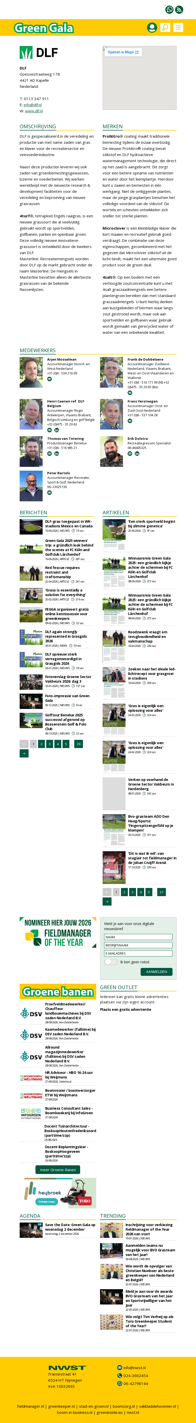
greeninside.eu (109, 1412)
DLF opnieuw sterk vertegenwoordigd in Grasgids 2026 (63, 659)
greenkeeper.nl (61, 1406)
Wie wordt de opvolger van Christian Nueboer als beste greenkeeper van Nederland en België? (150, 1273)
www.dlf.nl (34, 110)
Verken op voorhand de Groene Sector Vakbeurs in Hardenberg (151, 784)
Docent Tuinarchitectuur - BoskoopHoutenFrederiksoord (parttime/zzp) (70, 1131)
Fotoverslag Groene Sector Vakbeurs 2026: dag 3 (68, 679)
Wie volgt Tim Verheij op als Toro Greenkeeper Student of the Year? (150, 1321)
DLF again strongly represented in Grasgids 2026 (66, 636)
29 (78, 744)
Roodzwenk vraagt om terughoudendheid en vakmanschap (147, 637)
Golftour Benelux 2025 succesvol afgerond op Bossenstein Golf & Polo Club (66, 722)
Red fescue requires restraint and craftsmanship (62, 572)
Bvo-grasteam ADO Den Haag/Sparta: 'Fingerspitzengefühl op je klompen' (150, 823)
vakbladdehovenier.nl (157, 1406)
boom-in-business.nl (74, 1412)
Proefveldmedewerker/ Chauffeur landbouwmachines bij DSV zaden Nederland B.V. (68, 1011)
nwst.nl (133, 1412)
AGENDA (30, 1215)
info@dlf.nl (33, 104)
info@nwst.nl (135, 1367)
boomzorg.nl (124, 1406)
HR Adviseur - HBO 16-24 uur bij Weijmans (69, 1075)
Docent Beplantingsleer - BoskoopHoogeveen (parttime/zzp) (66, 1151)
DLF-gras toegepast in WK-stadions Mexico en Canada (69, 523)
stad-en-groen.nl (93, 1406)
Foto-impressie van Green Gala (67, 698)
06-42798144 (136, 1383)
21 (161, 892)
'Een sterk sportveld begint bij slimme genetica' (151, 523)
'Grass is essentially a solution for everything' (65, 592)
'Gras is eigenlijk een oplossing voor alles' (146, 708)
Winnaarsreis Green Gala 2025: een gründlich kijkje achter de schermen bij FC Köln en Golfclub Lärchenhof (150, 567)
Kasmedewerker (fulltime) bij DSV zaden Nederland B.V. (70, 1031)
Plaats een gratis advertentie (125, 1009)
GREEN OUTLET (119, 987)
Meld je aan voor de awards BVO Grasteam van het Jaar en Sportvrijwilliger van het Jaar (149, 1298)
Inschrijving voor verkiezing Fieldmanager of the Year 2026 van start (149, 1229)
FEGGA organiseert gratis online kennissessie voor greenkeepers (67, 614)
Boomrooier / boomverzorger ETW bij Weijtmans (70, 1092)
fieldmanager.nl (30, 1406)
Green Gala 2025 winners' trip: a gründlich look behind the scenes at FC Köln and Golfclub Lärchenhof (69, 547)
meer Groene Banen (58, 1169)
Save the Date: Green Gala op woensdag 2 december (70, 1227)
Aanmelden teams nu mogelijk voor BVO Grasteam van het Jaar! (150, 1250)
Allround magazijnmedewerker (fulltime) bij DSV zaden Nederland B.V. (65, 1054)
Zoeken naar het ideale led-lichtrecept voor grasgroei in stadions (152, 674)
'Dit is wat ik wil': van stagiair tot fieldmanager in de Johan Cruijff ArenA (152, 858)
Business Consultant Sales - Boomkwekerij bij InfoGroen (69, 1110)
